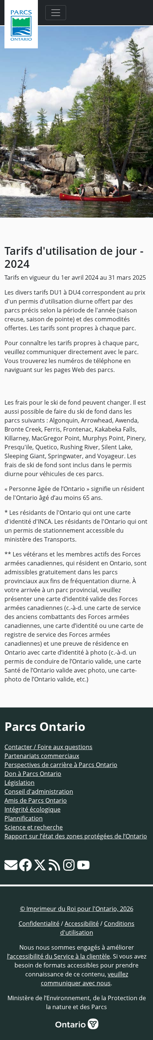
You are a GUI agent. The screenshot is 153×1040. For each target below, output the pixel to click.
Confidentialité (39, 923)
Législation (19, 783)
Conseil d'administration (38, 791)
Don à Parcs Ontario (32, 774)
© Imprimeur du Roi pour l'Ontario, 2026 (76, 909)
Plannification (23, 818)
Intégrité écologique (32, 809)
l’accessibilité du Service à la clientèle (58, 956)
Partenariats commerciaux (41, 756)
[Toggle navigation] (55, 12)
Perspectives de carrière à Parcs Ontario (60, 765)
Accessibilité (82, 923)
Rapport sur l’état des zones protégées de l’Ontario (75, 836)
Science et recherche (33, 827)
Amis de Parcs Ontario (35, 800)
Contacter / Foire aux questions (48, 747)
